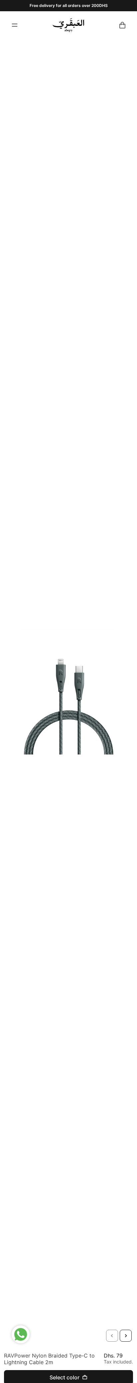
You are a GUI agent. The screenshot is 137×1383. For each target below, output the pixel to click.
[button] (112, 1336)
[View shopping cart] (122, 25)
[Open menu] (14, 25)
